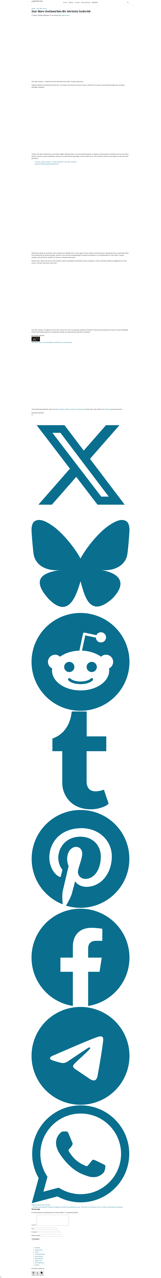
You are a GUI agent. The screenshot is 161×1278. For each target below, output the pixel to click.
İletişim (37, 1265)
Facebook (73, 409)
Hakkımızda (38, 1250)
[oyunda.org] (38, 2)
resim (37, 1205)
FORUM (37, 1248)
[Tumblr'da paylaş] (80, 809)
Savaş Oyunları (85, 2)
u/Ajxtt (38, 164)
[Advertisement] (80, 48)
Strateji (77, 2)
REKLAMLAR (39, 1258)
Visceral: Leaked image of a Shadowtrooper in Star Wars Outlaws (55, 162)
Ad (33, 1228)
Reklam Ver (38, 1260)
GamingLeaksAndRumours (50, 164)
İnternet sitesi (36, 1235)
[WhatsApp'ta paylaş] (80, 1203)
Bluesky (62, 409)
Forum (65, 2)
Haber (33, 8)
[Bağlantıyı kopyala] (32, 415)
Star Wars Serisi (42, 8)
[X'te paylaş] (80, 513)
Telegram (107, 409)
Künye (37, 1252)
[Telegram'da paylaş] (80, 1104)
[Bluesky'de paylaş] (80, 612)
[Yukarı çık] (0, 1277)
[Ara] (127, 2)
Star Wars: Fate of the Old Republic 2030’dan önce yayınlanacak (52, 342)
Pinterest (81, 409)
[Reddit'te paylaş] (80, 710)
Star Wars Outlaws (44, 1205)
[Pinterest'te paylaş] (80, 907)
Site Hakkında (39, 1263)
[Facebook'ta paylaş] (80, 1006)
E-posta (35, 1232)
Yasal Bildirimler (40, 1254)
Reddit (67, 409)
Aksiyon (71, 2)
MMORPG (95, 2)
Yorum (34, 1225)
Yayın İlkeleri (39, 1256)
